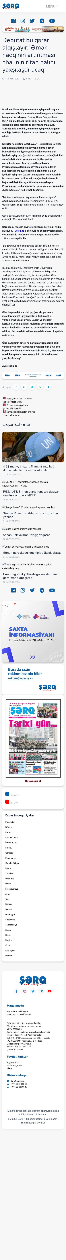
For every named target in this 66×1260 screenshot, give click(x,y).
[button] (52, 6)
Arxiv (7, 894)
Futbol (8, 847)
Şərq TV (14, 803)
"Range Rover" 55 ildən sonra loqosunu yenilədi (30, 515)
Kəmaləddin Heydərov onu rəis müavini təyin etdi (19, 413)
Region (8, 940)
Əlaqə (9, 1068)
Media (8, 883)
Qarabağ (9, 853)
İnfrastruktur (11, 842)
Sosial (8, 930)
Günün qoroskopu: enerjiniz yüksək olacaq (32, 553)
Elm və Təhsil (11, 837)
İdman (8, 832)
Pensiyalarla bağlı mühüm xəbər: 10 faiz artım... (17, 400)
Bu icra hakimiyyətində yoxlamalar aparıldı (15, 407)
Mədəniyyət (10, 858)
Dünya (8, 827)
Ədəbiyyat (10, 914)
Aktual (8, 909)
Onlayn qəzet (33, 781)
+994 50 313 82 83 (19, 1084)
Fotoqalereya (11, 889)
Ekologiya (10, 950)
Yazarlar (9, 873)
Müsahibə (9, 822)
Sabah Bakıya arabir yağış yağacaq (26, 535)
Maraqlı (8, 955)
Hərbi (7, 935)
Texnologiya (11, 924)
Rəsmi (8, 868)
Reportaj (9, 878)
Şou (7, 899)
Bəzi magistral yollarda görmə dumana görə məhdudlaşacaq (30, 576)
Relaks (8, 904)
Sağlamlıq (10, 919)
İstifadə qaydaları (14, 1065)
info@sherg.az (17, 1081)
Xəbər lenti (15, 795)
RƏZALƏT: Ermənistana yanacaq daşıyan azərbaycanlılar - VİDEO (31, 493)
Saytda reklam (13, 1062)
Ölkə (7, 945)
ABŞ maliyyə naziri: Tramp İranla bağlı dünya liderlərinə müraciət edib (29, 468)
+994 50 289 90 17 (19, 1087)
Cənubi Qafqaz (12, 863)
